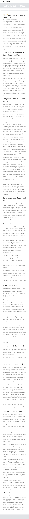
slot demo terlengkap (19, 41)
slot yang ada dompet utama (11, 44)
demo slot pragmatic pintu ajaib (9, 32)
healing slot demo (14, 35)
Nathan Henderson (6, 19)
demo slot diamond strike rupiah (11, 29)
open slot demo (10, 36)
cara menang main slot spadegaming (12, 25)
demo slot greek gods (7, 30)
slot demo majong (11, 41)
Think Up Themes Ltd (13, 516)
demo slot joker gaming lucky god (18, 30)
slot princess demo (16, 43)
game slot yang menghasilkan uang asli (15, 33)
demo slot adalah (8, 27)
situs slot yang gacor (14, 38)
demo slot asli (15, 27)
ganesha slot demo (6, 35)
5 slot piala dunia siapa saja (8, 21)
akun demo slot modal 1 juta (12, 22)
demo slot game (21, 29)
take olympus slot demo (12, 47)
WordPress (24, 516)
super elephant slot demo (10, 46)
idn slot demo (21, 35)
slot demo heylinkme (10, 40)
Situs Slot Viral (14, 19)
